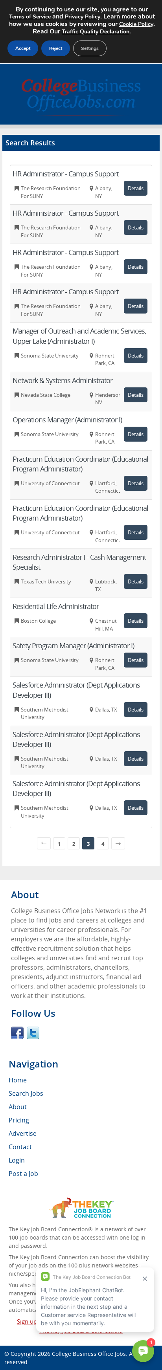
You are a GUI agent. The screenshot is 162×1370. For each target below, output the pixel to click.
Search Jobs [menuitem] (26, 1093)
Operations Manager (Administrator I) (67, 419)
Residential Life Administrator (56, 606)
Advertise (23, 1133)
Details (136, 188)
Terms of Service (30, 16)
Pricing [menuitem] (19, 1120)
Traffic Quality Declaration (95, 31)
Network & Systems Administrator (62, 380)
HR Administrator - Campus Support (65, 173)
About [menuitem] (18, 1106)
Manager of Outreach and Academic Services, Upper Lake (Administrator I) (79, 335)
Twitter (33, 1033)
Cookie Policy (136, 24)
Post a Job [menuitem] (23, 1173)
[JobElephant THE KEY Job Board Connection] (81, 1201)
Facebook (17, 1033)
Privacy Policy (82, 16)
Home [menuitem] (18, 1080)
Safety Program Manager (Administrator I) (73, 645)
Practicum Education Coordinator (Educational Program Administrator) (80, 463)
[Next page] (118, 843)
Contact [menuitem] (20, 1147)
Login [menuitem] (17, 1160)
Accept (22, 48)
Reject (55, 48)
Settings (90, 48)
